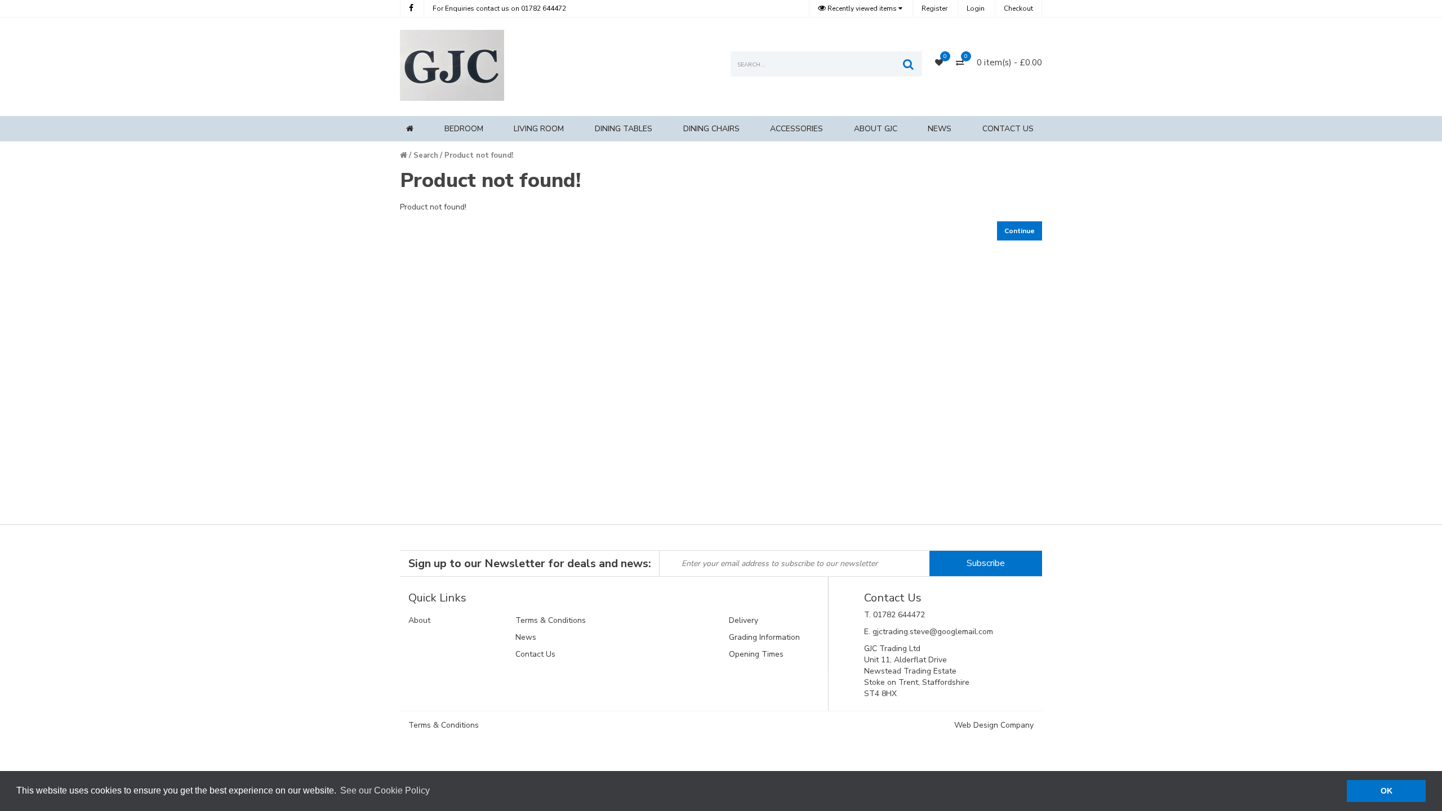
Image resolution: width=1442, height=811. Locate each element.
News (939, 128)
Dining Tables (623, 128)
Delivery (743, 620)
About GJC (875, 128)
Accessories (796, 128)
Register (934, 8)
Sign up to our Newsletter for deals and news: (529, 563)
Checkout (1018, 8)
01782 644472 (499, 8)
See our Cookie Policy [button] (385, 790)
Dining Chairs (711, 128)
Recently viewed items (862, 8)
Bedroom (463, 128)
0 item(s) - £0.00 (1009, 62)
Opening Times (756, 654)
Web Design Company (994, 725)
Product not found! (478, 155)
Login (976, 8)
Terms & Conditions (550, 620)
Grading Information (764, 637)
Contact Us (1008, 128)
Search (425, 155)
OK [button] (1386, 790)
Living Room (539, 128)
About (419, 620)
